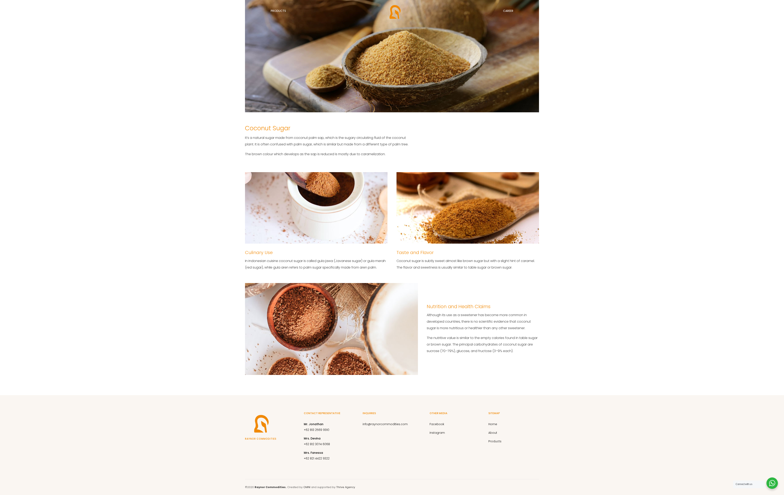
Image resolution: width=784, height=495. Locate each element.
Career (508, 11)
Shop (741, 11)
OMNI (306, 487)
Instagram (437, 433)
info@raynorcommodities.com (385, 424)
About (160, 11)
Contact (622, 11)
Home (43, 11)
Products (278, 11)
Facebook (437, 424)
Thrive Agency (345, 487)
